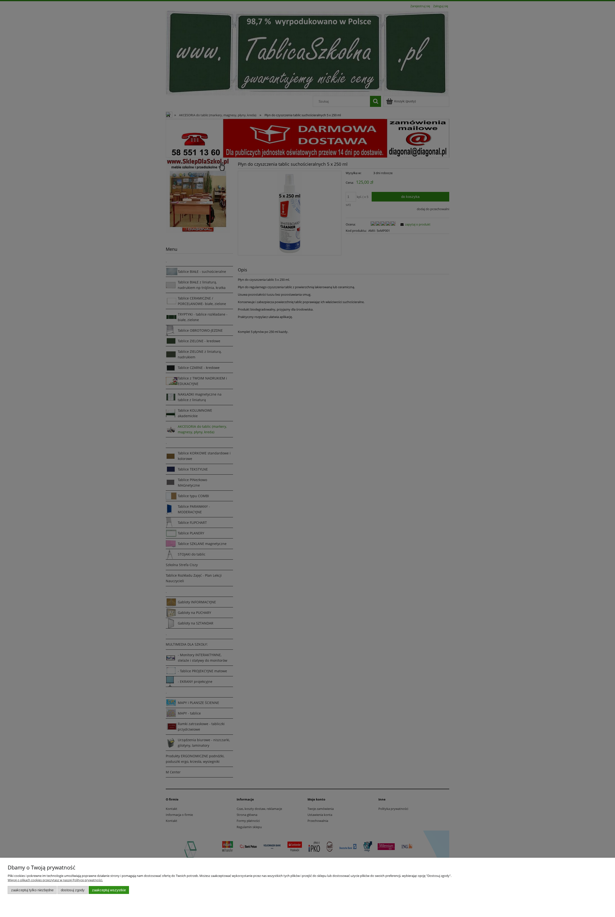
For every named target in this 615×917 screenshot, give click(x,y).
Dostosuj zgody (73, 890)
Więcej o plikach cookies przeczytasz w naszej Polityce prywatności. (55, 880)
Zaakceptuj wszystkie (109, 890)
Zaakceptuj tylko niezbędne (32, 890)
